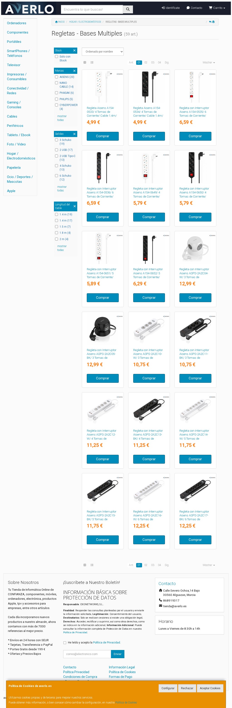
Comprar (102, 136)
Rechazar (187, 688)
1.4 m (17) (66, 220)
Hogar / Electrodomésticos (21, 156)
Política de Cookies (126, 702)
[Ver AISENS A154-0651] (103, 248)
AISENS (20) (67, 77)
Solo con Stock (65, 58)
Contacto (196, 8)
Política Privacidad (76, 672)
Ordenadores (16, 23)
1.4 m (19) (66, 214)
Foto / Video (16, 144)
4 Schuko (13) (65, 167)
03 (152, 62)
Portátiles (14, 42)
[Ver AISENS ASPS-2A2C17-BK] (195, 490)
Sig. (167, 62)
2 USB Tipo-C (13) (67, 157)
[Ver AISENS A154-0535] (195, 87)
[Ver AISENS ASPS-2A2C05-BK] (103, 329)
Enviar (117, 654)
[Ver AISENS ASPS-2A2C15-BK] (103, 490)
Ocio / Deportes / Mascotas (20, 179)
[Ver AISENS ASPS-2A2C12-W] (103, 409)
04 (159, 62)
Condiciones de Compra (80, 677)
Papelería (14, 168)
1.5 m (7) (65, 226)
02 (145, 62)
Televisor (13, 65)
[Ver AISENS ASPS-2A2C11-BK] (195, 329)
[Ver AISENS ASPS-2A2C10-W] (149, 329)
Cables (12, 116)
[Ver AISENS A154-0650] (195, 167)
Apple (11, 191)
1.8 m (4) (65, 232)
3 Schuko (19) (65, 141)
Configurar (168, 688)
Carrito (218, 8)
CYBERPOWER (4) (68, 107)
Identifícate (172, 8)
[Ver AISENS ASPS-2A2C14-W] (195, 409)
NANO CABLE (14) (67, 84)
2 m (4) (64, 239)
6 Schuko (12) (65, 177)
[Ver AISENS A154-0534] (149, 87)
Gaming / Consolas (14, 104)
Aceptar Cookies (210, 688)
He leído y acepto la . (94, 642)
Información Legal (122, 667)
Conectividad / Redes (18, 90)
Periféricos (15, 126)
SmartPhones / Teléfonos (18, 53)
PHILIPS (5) (66, 99)
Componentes (17, 32)
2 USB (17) (66, 150)
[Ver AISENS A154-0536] (103, 167)
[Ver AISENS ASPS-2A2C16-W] (149, 490)
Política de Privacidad (75, 632)
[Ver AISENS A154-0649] (149, 167)
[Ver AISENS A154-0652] (149, 248)
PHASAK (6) (67, 92)
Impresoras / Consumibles (17, 76)
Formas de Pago (120, 677)
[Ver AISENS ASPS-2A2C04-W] (195, 248)
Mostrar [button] (208, 62)
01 (139, 62)
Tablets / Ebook (18, 135)
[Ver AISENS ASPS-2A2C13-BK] (149, 409)
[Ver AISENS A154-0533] (103, 87)
